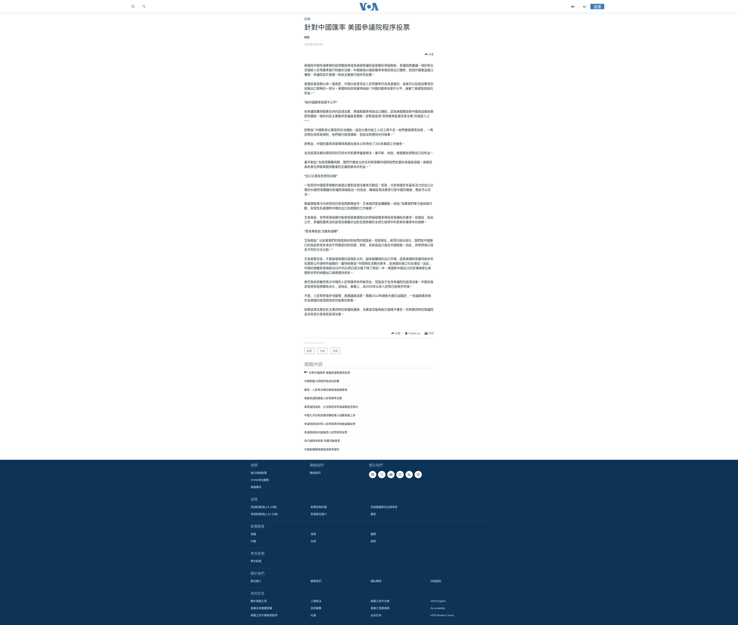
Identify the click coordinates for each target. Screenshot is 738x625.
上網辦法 (316, 601)
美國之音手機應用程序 (264, 615)
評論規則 (435, 581)
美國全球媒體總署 (261, 608)
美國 (253, 534)
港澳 (313, 534)
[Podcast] (418, 474)
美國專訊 (256, 487)
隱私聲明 (376, 581)
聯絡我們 (315, 472)
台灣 (313, 541)
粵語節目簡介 (319, 514)
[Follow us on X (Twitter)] (381, 474)
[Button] (429, 54)
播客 (373, 514)
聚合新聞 (256, 561)
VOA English (437, 601)
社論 (313, 615)
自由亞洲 (376, 615)
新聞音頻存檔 (319, 507)
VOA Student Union (442, 615)
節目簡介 (256, 581)
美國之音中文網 (380, 601)
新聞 (307, 19)
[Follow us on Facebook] (372, 474)
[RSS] (409, 474)
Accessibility (437, 608)
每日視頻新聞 (259, 472)
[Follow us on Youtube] (391, 474)
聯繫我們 (316, 581)
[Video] (573, 7)
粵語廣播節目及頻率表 (384, 507)
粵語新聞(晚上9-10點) (264, 507)
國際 (373, 534)
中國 (253, 541)
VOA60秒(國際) (260, 479)
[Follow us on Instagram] (400, 474)
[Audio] (584, 7)
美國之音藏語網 (380, 608)
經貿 (373, 541)
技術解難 (316, 608)
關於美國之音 (259, 601)
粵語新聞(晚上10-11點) (264, 514)
